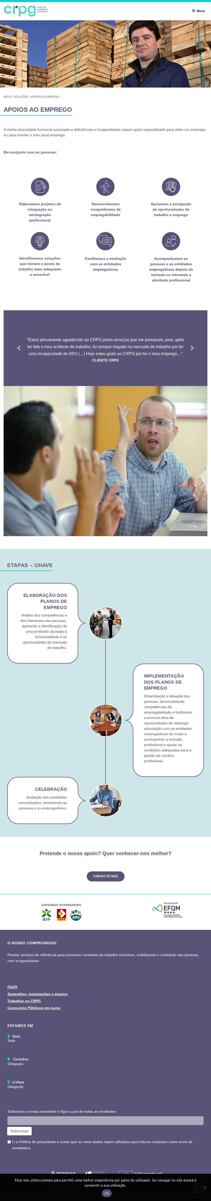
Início (8, 96)
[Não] (204, 1187)
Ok (106, 1193)
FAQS (12, 987)
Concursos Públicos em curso (33, 1008)
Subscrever (19, 1131)
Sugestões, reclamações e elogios (37, 994)
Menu (201, 11)
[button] (19, 348)
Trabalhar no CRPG (24, 1001)
